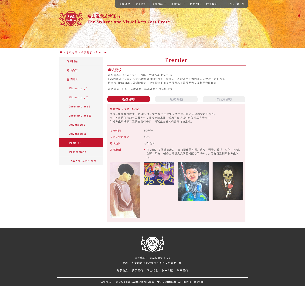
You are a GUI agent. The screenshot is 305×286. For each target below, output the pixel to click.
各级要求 (86, 52)
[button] (159, 4)
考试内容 (71, 52)
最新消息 (124, 4)
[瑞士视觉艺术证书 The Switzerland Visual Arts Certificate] (71, 17)
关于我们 (141, 4)
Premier (101, 52)
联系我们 (211, 4)
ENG (231, 4)
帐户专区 (195, 4)
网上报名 (152, 270)
